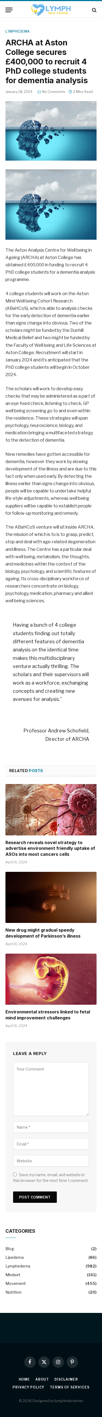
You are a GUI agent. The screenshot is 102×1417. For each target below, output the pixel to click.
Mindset (12, 1274)
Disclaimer (66, 1379)
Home (24, 1379)
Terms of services (69, 1387)
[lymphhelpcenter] (51, 10)
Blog (9, 1248)
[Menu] (9, 10)
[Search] (94, 10)
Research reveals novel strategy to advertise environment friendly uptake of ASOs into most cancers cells (50, 848)
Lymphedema (17, 31)
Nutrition (13, 1292)
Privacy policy (28, 1387)
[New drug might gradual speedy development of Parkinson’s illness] (51, 897)
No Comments (53, 92)
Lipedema (14, 1257)
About (42, 1379)
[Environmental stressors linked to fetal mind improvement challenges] (51, 979)
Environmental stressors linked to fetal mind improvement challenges (47, 1014)
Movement (15, 1283)
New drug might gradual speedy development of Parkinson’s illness (43, 933)
